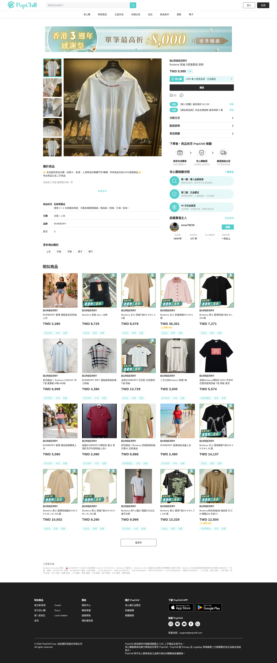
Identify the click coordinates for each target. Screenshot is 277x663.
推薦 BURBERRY (190, 570)
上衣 (63, 216)
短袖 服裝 (91, 570)
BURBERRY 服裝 (77, 570)
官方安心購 (40, 610)
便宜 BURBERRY (122, 570)
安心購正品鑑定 (133, 605)
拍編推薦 (129, 610)
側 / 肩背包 (39, 615)
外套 (59, 251)
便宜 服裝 (86, 573)
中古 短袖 (55, 573)
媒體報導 (129, 615)
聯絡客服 (86, 610)
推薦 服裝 (126, 573)
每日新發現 (40, 605)
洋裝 (69, 251)
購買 (202, 87)
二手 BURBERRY (104, 570)
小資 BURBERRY (139, 570)
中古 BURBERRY (173, 570)
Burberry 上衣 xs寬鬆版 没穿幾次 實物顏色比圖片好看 (157, 568)
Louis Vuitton (61, 615)
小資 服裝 (96, 573)
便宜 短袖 (214, 570)
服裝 (49, 570)
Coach (58, 605)
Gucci (57, 610)
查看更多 (102, 191)
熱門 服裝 (106, 573)
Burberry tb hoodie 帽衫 (53, 568)
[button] (178, 237)
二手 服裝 (75, 573)
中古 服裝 (116, 573)
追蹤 (228, 227)
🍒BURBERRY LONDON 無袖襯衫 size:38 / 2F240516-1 (90, 568)
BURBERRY (60, 223)
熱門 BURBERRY (156, 570)
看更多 (138, 542)
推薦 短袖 (65, 573)
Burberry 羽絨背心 (124, 568)
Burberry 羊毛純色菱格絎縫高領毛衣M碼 (199, 568)
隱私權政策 (87, 620)
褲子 (90, 251)
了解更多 (229, 172)
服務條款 (86, 615)
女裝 (56, 216)
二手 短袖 (204, 570)
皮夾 (36, 620)
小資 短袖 (224, 570)
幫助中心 (86, 605)
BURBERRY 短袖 (60, 570)
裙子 (80, 251)
